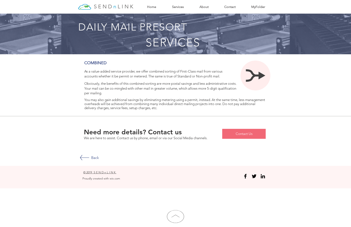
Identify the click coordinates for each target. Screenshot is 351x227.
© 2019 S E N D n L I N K (99, 172)
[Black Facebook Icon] (245, 176)
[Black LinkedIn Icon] (263, 176)
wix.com (115, 178)
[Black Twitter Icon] (254, 176)
